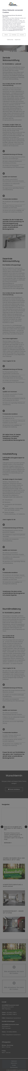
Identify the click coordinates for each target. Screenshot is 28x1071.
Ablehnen (6, 34)
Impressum (17, 39)
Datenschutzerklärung (18, 28)
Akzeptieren (22, 34)
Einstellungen (14, 34)
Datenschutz (10, 39)
